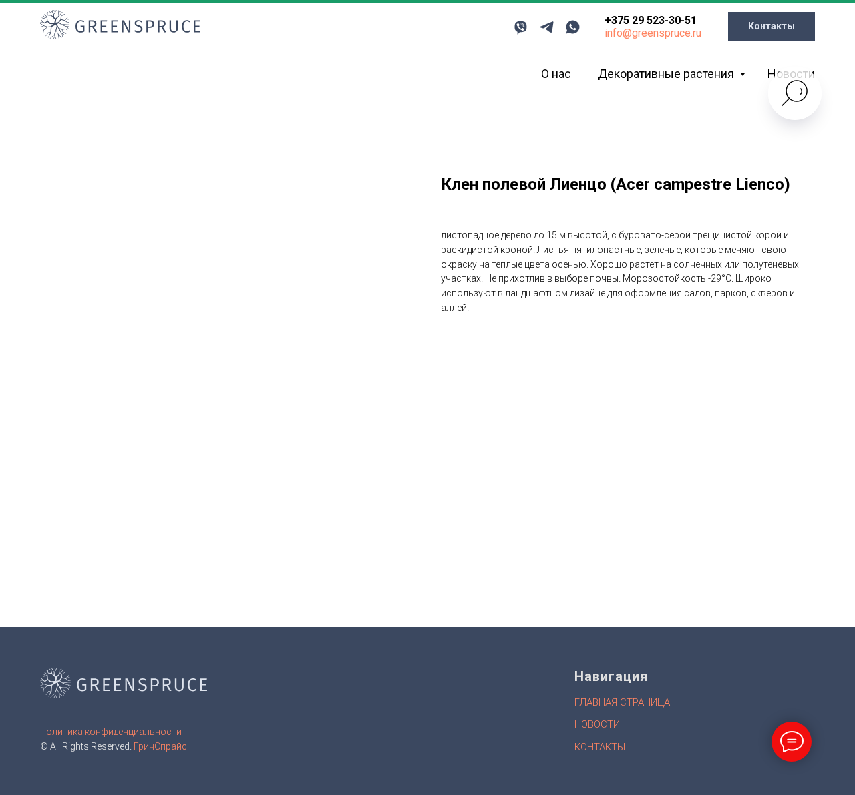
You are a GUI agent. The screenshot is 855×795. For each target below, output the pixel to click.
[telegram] (546, 27)
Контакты (599, 747)
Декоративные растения (667, 74)
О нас (556, 74)
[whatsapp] (572, 27)
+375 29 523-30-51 (651, 20)
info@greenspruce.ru (653, 33)
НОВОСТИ (597, 724)
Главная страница (622, 702)
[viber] (520, 27)
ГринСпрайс (160, 746)
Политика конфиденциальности (111, 731)
